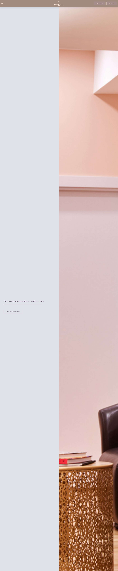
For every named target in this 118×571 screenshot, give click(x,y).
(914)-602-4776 (99, 3)
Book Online (111, 3)
